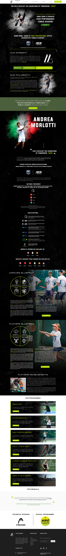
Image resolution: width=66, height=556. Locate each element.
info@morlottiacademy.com (22, 552)
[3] (32, 509)
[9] (37, 509)
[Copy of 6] (28, 509)
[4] (33, 509)
